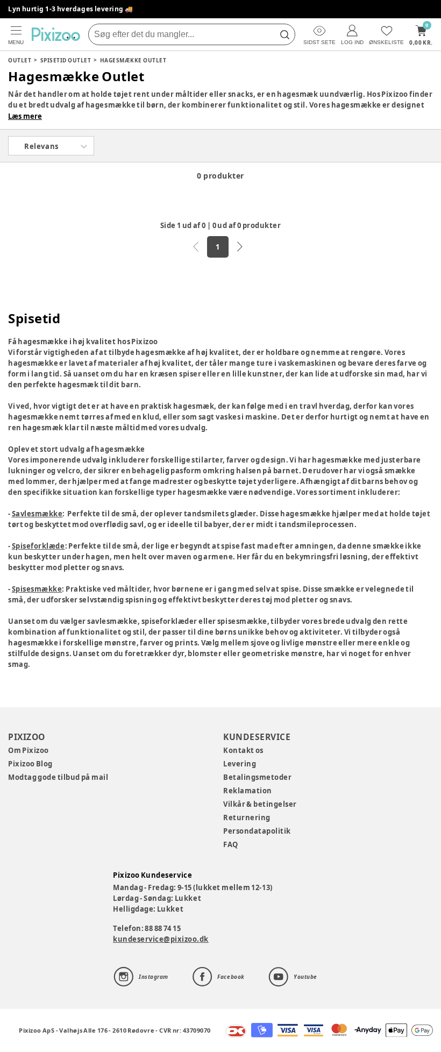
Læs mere (25, 116)
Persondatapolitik (257, 831)
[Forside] (56, 34)
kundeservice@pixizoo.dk (161, 939)
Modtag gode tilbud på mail (58, 777)
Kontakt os (243, 750)
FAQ (230, 844)
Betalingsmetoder (257, 777)
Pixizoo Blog (30, 764)
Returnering (247, 817)
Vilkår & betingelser (260, 804)
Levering (239, 764)
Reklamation (247, 790)
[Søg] (284, 34)
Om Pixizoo (28, 750)
